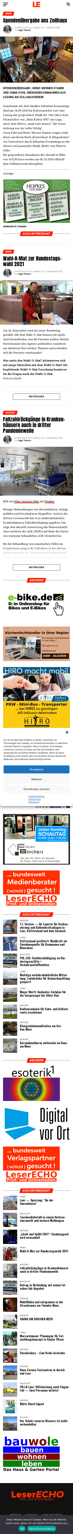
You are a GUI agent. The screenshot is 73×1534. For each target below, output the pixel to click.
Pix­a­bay (49, 501)
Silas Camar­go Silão (26, 501)
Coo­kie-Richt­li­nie (36, 796)
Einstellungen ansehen (37, 789)
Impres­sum (34, 802)
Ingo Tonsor (24, 30)
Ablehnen (36, 779)
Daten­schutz (34, 799)
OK (22, 1528)
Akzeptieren (36, 769)
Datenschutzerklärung (41, 1528)
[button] (67, 733)
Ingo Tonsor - (25, 274)
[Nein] (68, 1524)
